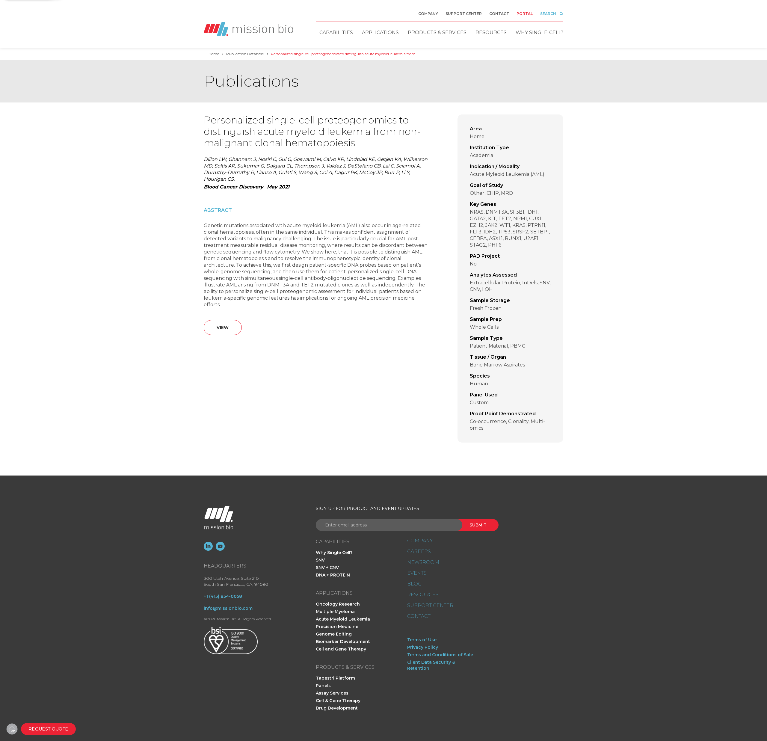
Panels (323, 685)
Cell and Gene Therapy (341, 649)
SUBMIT (478, 525)
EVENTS (417, 573)
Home (214, 54)
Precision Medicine (337, 626)
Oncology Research (338, 604)
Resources (491, 32)
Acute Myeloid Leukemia (343, 619)
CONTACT (419, 616)
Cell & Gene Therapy (338, 700)
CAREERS (419, 551)
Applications (380, 32)
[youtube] (220, 546)
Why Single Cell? (334, 552)
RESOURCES (423, 594)
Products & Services (437, 32)
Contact (499, 14)
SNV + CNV (327, 567)
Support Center (464, 14)
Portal (525, 14)
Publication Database (245, 54)
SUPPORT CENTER (430, 605)
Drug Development (337, 708)
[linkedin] (208, 546)
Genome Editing (334, 634)
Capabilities (336, 32)
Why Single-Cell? (539, 32)
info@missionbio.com (228, 608)
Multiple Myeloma (335, 611)
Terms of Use (422, 639)
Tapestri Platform (335, 678)
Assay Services (332, 693)
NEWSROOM (423, 562)
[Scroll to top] (12, 729)
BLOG (414, 584)
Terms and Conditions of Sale (440, 654)
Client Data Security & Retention (431, 665)
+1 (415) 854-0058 (223, 596)
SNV (320, 560)
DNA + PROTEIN (333, 575)
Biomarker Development (343, 641)
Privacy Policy (422, 647)
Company (428, 14)
